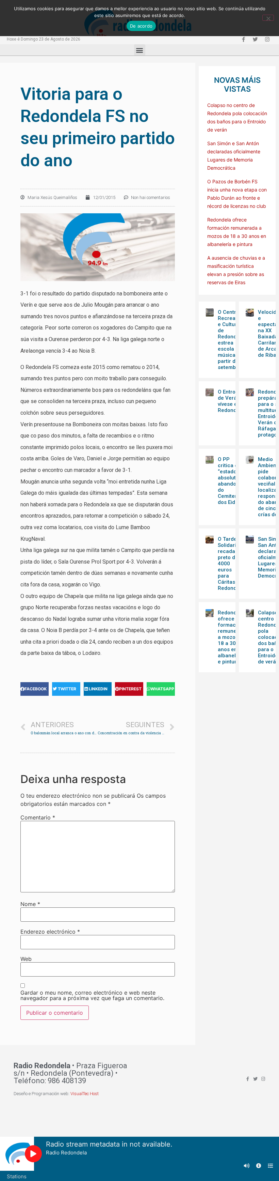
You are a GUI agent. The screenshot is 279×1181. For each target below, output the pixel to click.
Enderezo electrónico (50, 931)
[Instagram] (267, 39)
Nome (30, 904)
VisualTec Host (84, 1093)
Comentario (37, 817)
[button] (139, 50)
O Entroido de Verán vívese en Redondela (231, 401)
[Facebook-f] (243, 39)
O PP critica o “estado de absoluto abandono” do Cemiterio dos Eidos (231, 480)
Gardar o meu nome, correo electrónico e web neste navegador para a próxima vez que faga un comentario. (92, 995)
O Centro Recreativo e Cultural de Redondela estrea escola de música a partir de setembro (231, 339)
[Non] (268, 18)
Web (26, 959)
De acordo (141, 26)
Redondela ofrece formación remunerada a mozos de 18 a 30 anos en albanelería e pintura (233, 637)
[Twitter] (255, 39)
